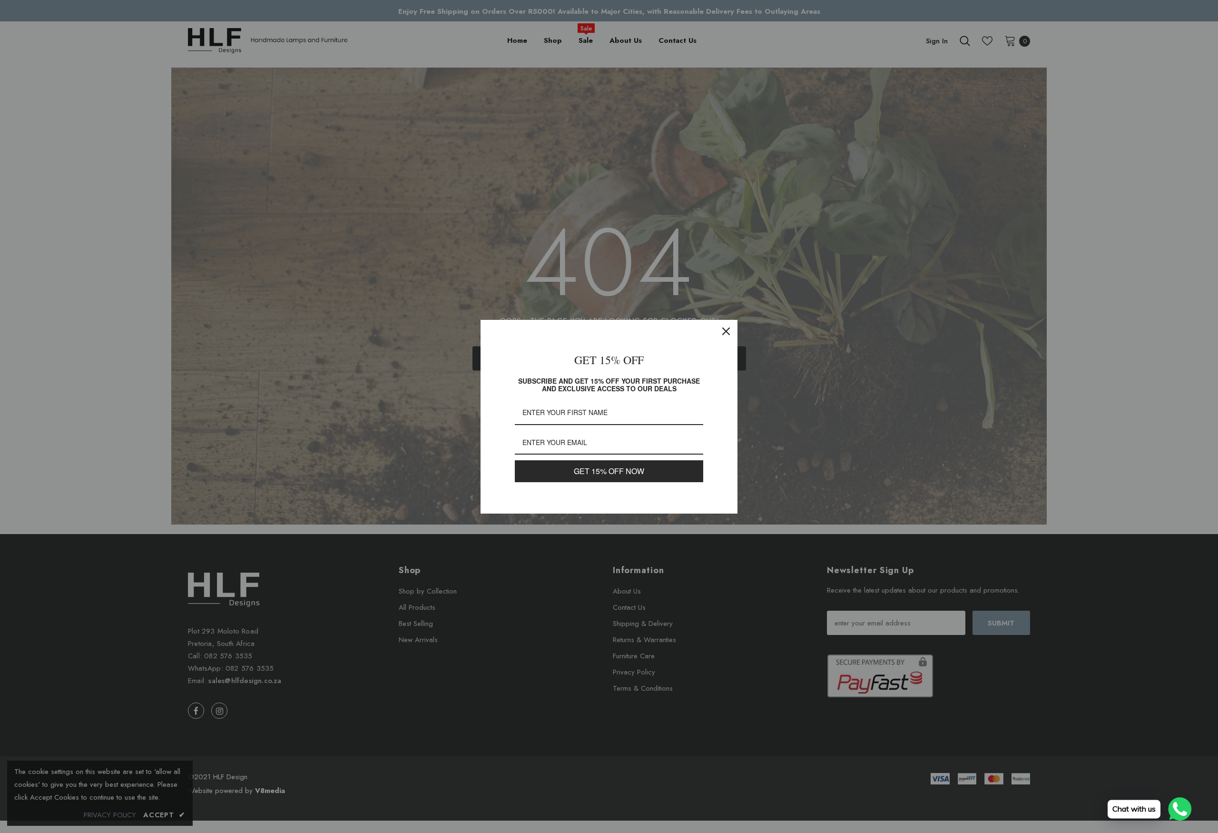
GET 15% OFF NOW (609, 471)
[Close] (726, 331)
